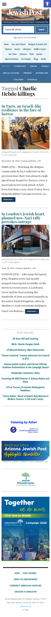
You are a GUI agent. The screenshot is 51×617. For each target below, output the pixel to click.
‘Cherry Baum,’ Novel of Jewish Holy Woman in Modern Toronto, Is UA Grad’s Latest (25, 398)
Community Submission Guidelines (25, 585)
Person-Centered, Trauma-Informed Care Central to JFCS (25, 357)
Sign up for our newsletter (24, 37)
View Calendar (29, 573)
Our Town (13, 54)
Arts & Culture (11, 73)
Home (17, 573)
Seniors (39, 54)
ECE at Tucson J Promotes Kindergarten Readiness (25, 389)
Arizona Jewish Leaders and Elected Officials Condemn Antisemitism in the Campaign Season (25, 366)
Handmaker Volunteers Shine (25, 373)
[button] (47, 3)
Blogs (36, 58)
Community (20, 66)
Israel (33, 66)
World (45, 66)
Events (17, 49)
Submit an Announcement (25, 579)
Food (31, 54)
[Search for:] (18, 29)
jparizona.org (25, 606)
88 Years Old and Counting (25, 338)
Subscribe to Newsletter (25, 591)
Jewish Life (42, 73)
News (6, 44)
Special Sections (11, 58)
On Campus (26, 58)
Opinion (8, 49)
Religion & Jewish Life (37, 44)
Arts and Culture (19, 44)
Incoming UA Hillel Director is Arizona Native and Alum (25, 380)
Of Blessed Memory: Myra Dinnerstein (25, 350)
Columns (23, 54)
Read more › (8, 199)
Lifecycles (27, 49)
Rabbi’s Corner (40, 49)
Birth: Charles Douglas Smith (25, 344)
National (32, 79)
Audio (43, 58)
